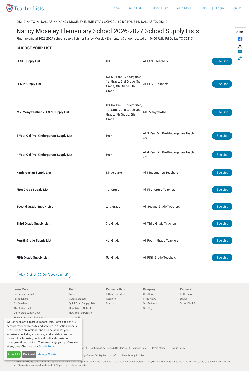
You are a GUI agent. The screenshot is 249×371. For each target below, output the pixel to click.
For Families (20, 303)
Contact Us (75, 317)
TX (33, 22)
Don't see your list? (55, 274)
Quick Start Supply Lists (27, 312)
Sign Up (236, 8)
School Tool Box (188, 303)
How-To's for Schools (80, 308)
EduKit (183, 298)
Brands (110, 303)
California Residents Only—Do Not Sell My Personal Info (88, 355)
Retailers (111, 298)
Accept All (14, 354)
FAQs (72, 294)
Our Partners (150, 303)
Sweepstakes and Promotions (30, 317)
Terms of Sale (139, 348)
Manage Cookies (48, 354)
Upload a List (159, 8)
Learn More (183, 8)
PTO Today (186, 294)
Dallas (47, 22)
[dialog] (43, 339)
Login (220, 8)
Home (115, 8)
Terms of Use (158, 348)
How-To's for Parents (80, 312)
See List (224, 61)
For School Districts (24, 294)
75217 (21, 22)
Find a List (134, 8)
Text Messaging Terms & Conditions (108, 348)
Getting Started (77, 298)
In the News (149, 298)
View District (27, 274)
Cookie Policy (178, 348)
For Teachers (21, 298)
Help (203, 8)
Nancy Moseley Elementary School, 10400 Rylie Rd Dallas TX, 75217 (112, 22)
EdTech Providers (115, 294)
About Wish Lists (23, 308)
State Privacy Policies (133, 355)
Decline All (29, 354)
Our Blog (147, 308)
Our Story (148, 294)
